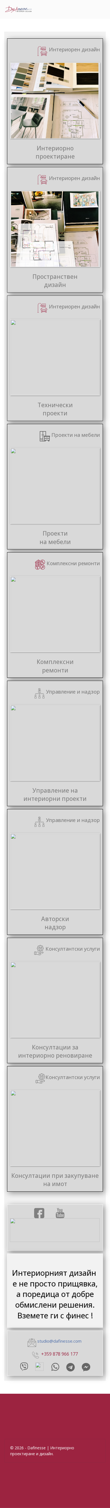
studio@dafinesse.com (59, 1341)
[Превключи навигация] (57, 8)
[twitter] (60, 1213)
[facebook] (39, 1213)
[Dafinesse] (18, 9)
